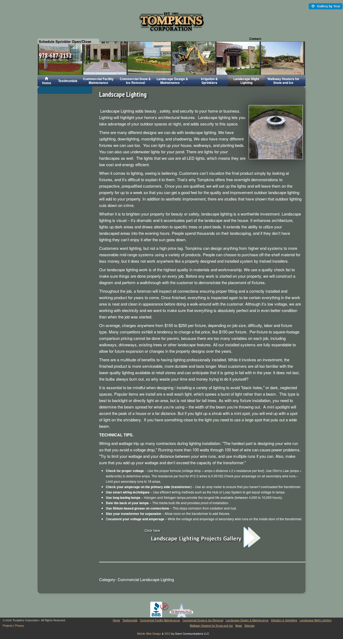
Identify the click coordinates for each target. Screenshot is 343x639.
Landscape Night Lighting (246, 80)
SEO (167, 634)
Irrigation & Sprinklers (209, 80)
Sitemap (249, 625)
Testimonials (67, 80)
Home (46, 82)
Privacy (19, 625)
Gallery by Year (328, 6)
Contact (255, 38)
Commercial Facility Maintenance (98, 80)
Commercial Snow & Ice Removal (135, 80)
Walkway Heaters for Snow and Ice (283, 80)
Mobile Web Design (149, 634)
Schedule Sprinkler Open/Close (65, 41)
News (238, 625)
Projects (8, 625)
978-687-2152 (55, 55)
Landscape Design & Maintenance (172, 80)
